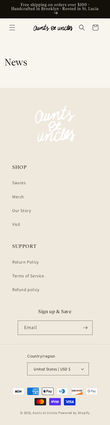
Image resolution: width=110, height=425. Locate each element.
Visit (16, 224)
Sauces (19, 182)
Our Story (21, 210)
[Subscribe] (85, 328)
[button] (12, 27)
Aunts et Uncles (45, 413)
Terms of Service (28, 276)
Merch (18, 196)
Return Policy (25, 262)
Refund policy (25, 289)
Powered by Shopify (74, 413)
